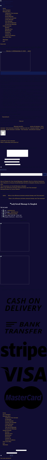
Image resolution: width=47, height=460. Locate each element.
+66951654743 (11, 210)
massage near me (24, 128)
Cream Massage (9, 19)
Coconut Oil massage (10, 18)
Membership (8, 30)
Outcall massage (7, 26)
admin (29, 51)
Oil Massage (8, 15)
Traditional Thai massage (11, 13)
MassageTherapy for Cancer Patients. (10, 189)
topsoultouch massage (35, 129)
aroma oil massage (35, 126)
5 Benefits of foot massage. (7, 140)
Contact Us (8, 34)
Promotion (7, 32)
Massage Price (8, 29)
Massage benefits (18, 126)
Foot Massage (8, 21)
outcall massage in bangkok (13, 129)
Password (3, 453)
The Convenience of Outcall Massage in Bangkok (13, 186)
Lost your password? (5, 458)
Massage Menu (6, 11)
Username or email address (8, 450)
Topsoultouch (5, 117)
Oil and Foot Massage (10, 24)
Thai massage (24, 129)
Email (2, 162)
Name (2, 159)
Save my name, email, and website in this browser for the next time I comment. (23, 167)
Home (4, 8)
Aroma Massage (9, 16)
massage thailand (34, 128)
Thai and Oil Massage (10, 22)
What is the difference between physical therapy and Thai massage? (18, 187)
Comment (3, 156)
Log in (11, 455)
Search (2, 172)
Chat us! (21, 121)
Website (2, 164)
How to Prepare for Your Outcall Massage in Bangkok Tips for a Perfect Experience (22, 181)
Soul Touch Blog (7, 37)
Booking (7, 27)
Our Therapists (6, 10)
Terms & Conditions (10, 35)
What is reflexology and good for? (9, 142)
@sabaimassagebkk (12, 213)
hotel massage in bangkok (12, 128)
